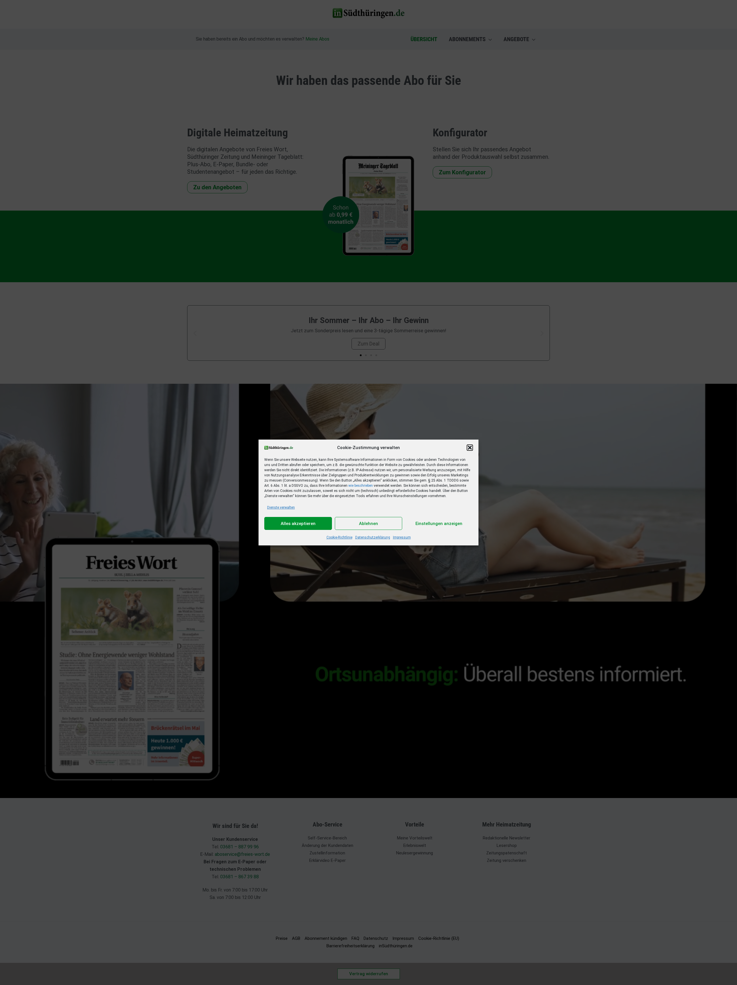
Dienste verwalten (281, 507)
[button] (470, 447)
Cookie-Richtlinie (339, 537)
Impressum (402, 537)
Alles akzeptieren (298, 523)
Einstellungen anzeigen (438, 523)
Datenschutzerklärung (372, 537)
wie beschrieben (360, 486)
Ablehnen (368, 523)
